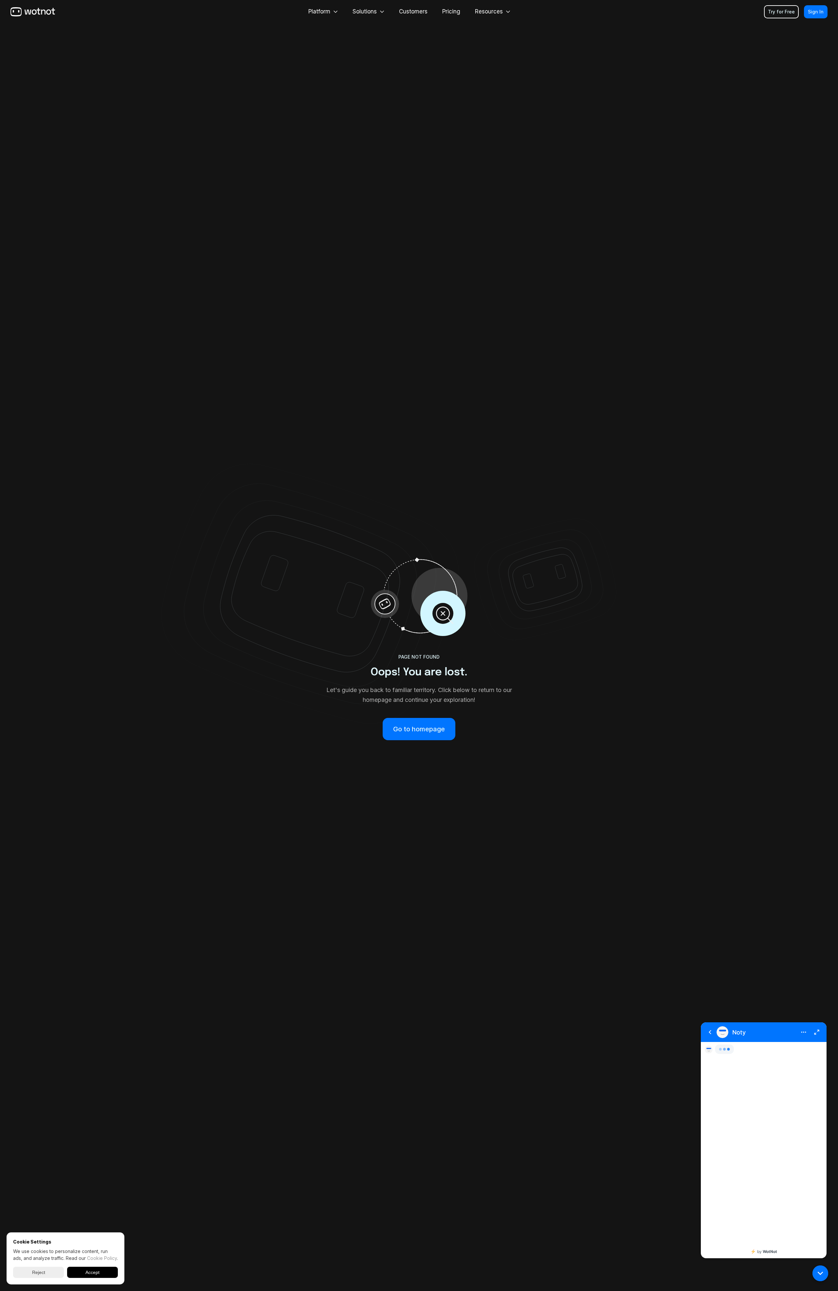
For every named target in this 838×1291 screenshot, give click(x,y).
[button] (820, 1273)
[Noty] (764, 1140)
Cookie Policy (102, 1258)
